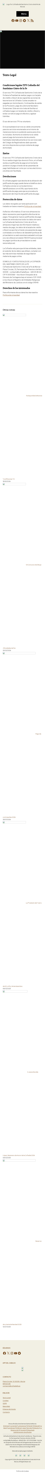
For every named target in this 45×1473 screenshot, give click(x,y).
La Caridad (13, 1426)
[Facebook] (13, 20)
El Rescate (36, 1426)
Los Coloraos (11, 1428)
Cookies (6, 1400)
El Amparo (6, 1426)
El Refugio (19, 1428)
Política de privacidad (11, 295)
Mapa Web (6, 1406)
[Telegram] (24, 20)
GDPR (5, 1403)
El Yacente (22, 1430)
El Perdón (30, 1426)
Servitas (29, 1428)
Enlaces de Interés (9, 1409)
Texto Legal (7, 1398)
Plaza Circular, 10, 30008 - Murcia (14, 1381)
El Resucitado (30, 1430)
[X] (28, 20)
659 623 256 (6, 1384)
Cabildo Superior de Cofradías (22, 1432)
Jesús (24, 1428)
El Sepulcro (36, 1428)
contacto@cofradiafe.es (11, 1386)
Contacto (6, 1412)
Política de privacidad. (32, 206)
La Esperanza (22, 1426)
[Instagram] (20, 20)
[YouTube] (17, 20)
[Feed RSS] (32, 20)
